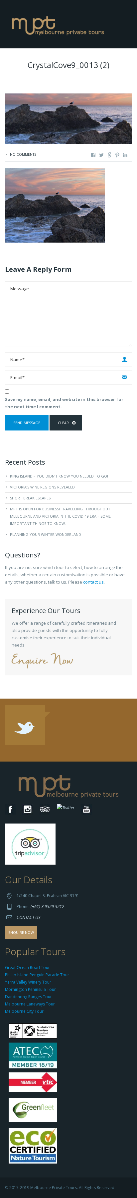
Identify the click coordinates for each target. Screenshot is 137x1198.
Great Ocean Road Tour (27, 967)
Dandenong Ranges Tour (28, 996)
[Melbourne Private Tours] (59, 24)
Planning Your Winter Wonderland (45, 534)
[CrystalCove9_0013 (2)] (55, 205)
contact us (93, 582)
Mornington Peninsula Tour (30, 989)
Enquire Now (42, 661)
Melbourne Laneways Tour (30, 1004)
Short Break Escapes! (31, 497)
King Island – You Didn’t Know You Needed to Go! (59, 476)
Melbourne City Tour (24, 1011)
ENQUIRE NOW (21, 932)
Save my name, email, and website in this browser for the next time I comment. (64, 403)
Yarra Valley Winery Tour (28, 982)
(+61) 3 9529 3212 (47, 906)
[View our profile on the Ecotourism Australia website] (34, 1146)
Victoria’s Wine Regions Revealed (42, 487)
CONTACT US (29, 917)
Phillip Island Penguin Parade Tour (37, 975)
